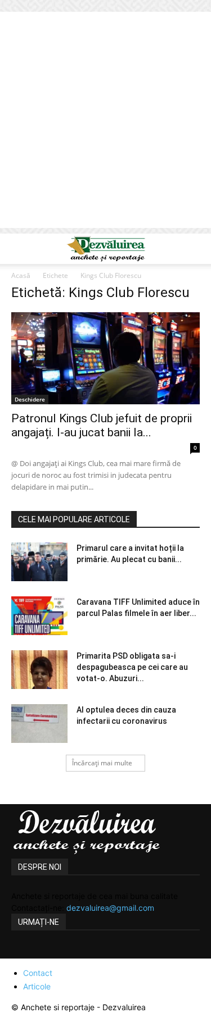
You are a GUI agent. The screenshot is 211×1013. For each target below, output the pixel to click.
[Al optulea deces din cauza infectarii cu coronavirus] (39, 723)
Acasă (20, 275)
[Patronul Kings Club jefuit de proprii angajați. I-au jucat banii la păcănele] (105, 358)
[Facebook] (21, 952)
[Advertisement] (105, 122)
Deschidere (30, 399)
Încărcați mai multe (102, 763)
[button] (19, 249)
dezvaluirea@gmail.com (110, 907)
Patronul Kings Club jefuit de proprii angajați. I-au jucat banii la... (101, 425)
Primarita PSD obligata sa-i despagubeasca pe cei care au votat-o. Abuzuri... (132, 667)
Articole (37, 986)
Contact (37, 973)
